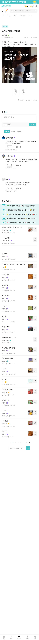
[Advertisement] (19, 21)
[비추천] (11, 147)
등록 (32, 124)
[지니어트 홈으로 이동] (6, 6)
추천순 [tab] (7, 131)
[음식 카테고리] (3, 10)
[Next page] (29, 443)
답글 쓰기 (18, 147)
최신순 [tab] (13, 131)
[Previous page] (10, 443)
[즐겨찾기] (11, 201)
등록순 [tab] (19, 131)
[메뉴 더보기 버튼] (2, 16)
